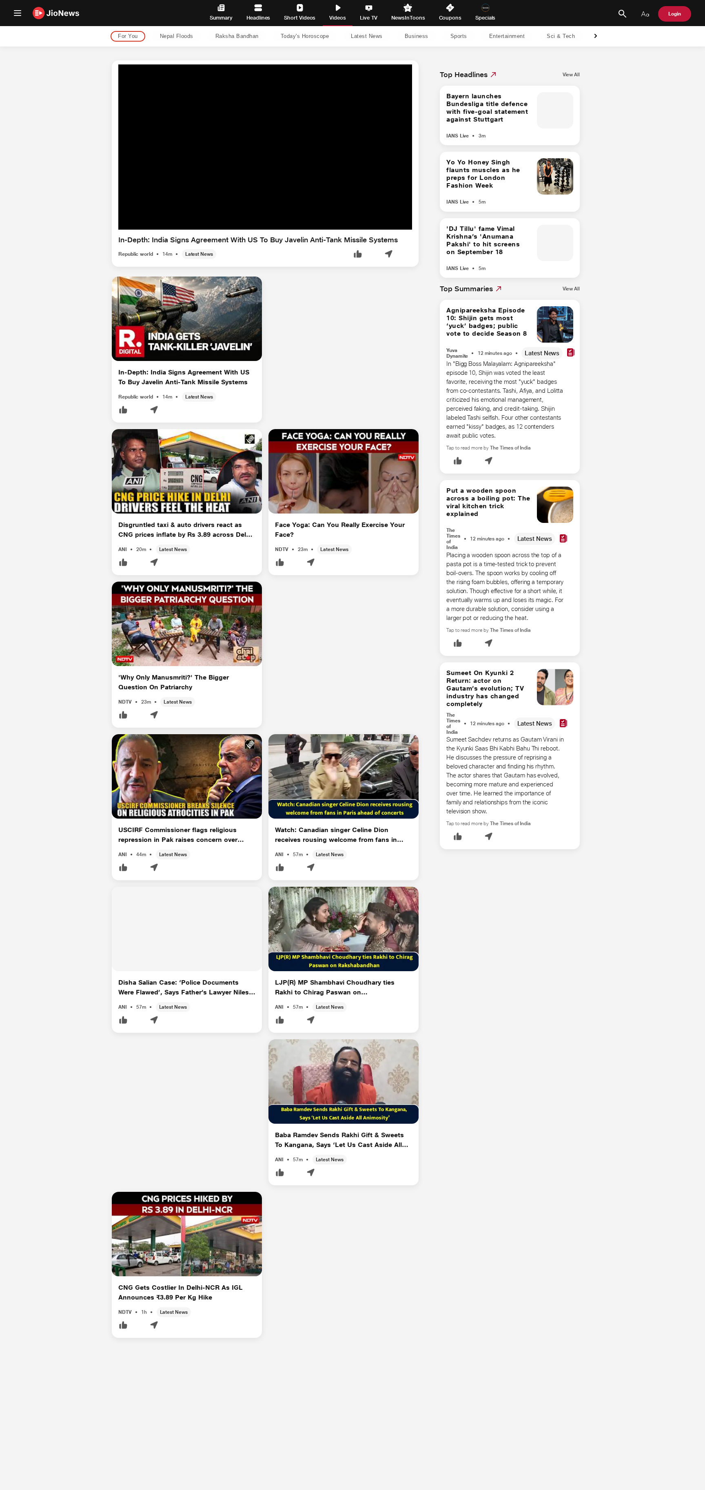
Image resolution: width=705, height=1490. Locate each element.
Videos (337, 18)
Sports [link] (458, 36)
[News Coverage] (571, 353)
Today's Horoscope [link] (305, 36)
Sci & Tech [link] (561, 36)
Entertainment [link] (507, 36)
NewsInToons (408, 18)
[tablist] (346, 36)
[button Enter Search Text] (622, 14)
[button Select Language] (645, 14)
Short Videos (299, 18)
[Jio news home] (56, 13)
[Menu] (17, 13)
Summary (221, 18)
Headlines (258, 18)
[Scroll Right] (596, 36)
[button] (358, 254)
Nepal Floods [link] (176, 36)
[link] (571, 74)
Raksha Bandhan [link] (237, 36)
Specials (485, 18)
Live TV (368, 18)
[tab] (125, 36)
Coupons (450, 18)
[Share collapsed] (388, 254)
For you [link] (128, 36)
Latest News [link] (367, 36)
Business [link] (416, 36)
